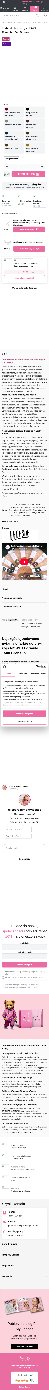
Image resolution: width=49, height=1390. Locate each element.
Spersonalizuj (23, 721)
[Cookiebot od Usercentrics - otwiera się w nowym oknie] (35, 666)
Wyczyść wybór (11, 159)
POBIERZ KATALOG (24, 1346)
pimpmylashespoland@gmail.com (23, 1225)
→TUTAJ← (25, 4)
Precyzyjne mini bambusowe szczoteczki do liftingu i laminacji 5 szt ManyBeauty (29, 222)
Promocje (24, 627)
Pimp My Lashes (8, 22)
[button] (7, 174)
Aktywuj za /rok (24, 278)
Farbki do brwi (28, 22)
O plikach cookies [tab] (38, 673)
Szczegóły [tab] (22, 673)
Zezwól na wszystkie (24, 714)
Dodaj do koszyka (26, 174)
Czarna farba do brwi (28, 623)
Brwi (19, 22)
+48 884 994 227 (15, 1215)
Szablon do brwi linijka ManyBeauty (28, 242)
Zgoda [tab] (8, 673)
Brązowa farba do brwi (29, 620)
